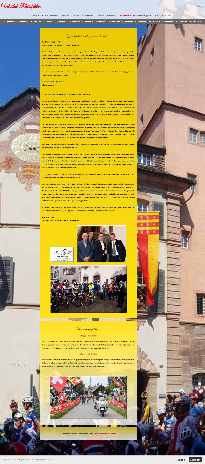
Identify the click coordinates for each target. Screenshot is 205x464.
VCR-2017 (74, 21)
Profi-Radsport (142, 15)
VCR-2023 (154, 21)
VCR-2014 (22, 21)
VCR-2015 (35, 21)
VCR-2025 (181, 21)
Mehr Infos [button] (49, 460)
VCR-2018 (87, 21)
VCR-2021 (127, 21)
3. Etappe (83, 336)
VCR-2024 (168, 21)
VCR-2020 (114, 21)
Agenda (65, 15)
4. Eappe (82, 354)
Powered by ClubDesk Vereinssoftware (98, 455)
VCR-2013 (9, 21)
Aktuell (54, 15)
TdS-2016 (48, 21)
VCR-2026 (195, 21)
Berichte (111, 15)
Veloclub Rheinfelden (21, 6)
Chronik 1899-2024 (82, 15)
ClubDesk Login (111, 455)
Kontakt (167, 15)
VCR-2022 (140, 21)
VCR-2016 (61, 21)
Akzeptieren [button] (195, 459)
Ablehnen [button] (181, 459)
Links (157, 15)
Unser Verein (40, 15)
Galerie (100, 15)
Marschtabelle (92, 336)
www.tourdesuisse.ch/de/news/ (105, 434)
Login (201, 6)
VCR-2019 (100, 21)
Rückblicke (125, 15)
